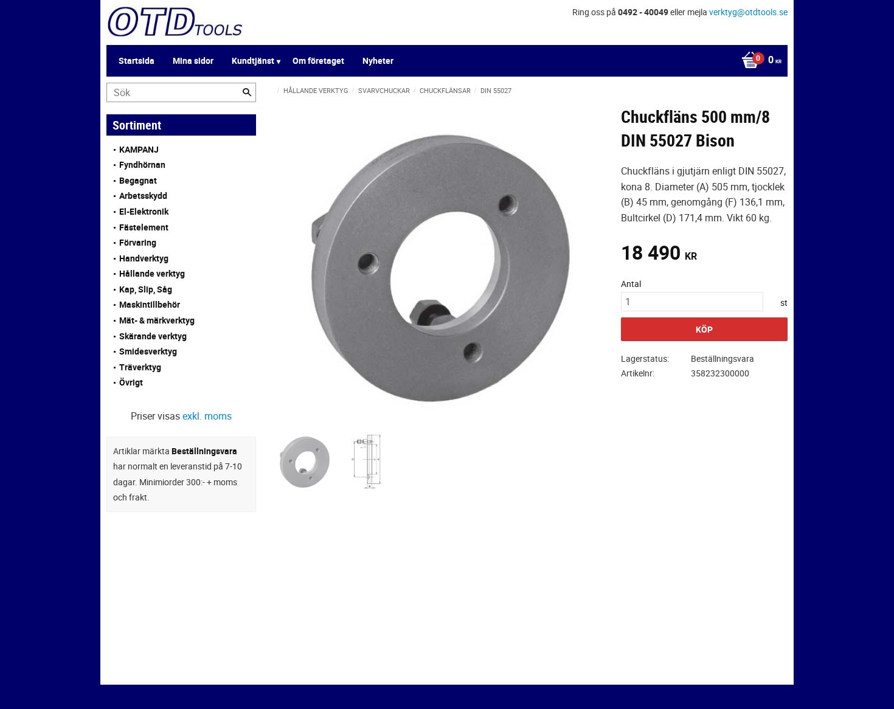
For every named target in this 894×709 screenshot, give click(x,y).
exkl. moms (207, 416)
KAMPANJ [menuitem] (139, 149)
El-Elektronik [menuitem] (143, 211)
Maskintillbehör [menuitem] (149, 304)
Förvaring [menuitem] (137, 242)
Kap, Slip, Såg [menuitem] (145, 289)
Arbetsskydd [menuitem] (143, 195)
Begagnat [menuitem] (138, 180)
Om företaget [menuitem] (318, 60)
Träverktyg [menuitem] (140, 367)
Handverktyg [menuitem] (143, 258)
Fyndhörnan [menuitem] (142, 164)
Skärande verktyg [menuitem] (153, 336)
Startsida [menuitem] (136, 60)
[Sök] (247, 92)
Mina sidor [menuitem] (193, 60)
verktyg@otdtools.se (748, 12)
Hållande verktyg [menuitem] (152, 273)
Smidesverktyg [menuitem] (148, 351)
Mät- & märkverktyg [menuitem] (157, 320)
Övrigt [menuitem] (131, 382)
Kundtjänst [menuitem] (253, 60)
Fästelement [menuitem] (143, 227)
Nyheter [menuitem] (377, 60)
